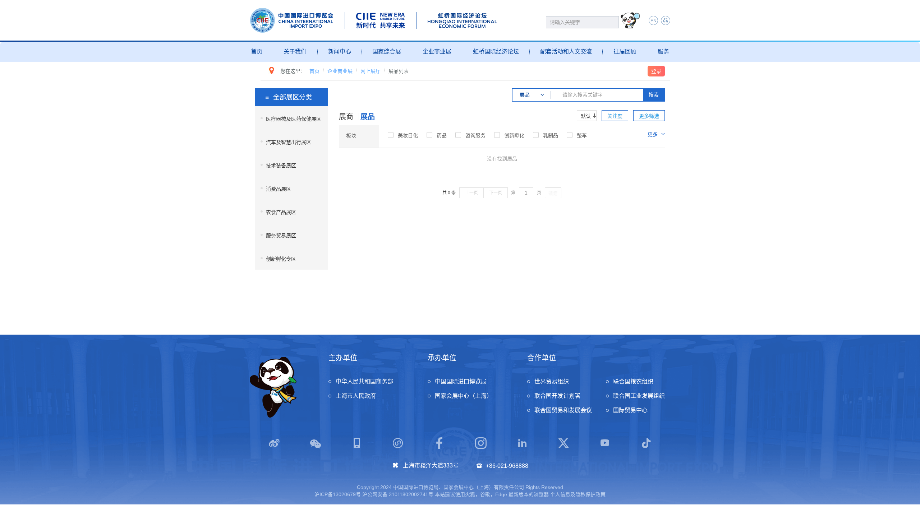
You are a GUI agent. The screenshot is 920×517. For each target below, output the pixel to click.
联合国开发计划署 (557, 396)
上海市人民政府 (356, 396)
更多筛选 (649, 116)
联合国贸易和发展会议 (563, 410)
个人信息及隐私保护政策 (578, 494)
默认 (586, 116)
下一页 (495, 192)
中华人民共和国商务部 (364, 381)
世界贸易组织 (551, 381)
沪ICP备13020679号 (337, 494)
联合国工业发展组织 (639, 396)
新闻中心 (339, 51)
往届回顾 (624, 51)
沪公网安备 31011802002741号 (397, 494)
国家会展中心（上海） (463, 396)
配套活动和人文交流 (566, 51)
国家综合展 (386, 51)
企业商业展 (437, 51)
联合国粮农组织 (633, 381)
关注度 (614, 116)
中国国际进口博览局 (461, 381)
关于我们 (295, 51)
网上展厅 (370, 71)
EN (653, 20)
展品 (367, 117)
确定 (553, 193)
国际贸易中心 (630, 410)
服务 (663, 51)
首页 (256, 51)
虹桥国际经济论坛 (496, 51)
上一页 (471, 192)
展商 (346, 117)
